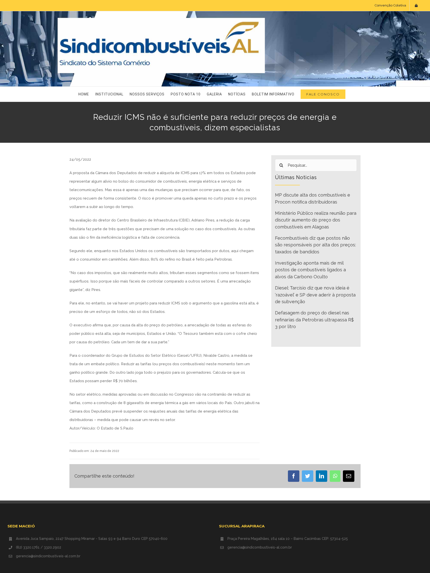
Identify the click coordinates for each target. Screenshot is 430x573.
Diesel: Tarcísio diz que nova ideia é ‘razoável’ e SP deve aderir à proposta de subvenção (315, 294)
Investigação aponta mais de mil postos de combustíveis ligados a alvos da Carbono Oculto (310, 269)
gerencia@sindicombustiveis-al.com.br (48, 556)
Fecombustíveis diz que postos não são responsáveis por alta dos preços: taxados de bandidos (315, 244)
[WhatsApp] (335, 476)
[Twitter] (308, 476)
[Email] (349, 476)
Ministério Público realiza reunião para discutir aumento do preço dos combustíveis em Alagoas (315, 220)
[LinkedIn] (321, 476)
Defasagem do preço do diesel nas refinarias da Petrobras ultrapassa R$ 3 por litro (314, 319)
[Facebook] (294, 476)
